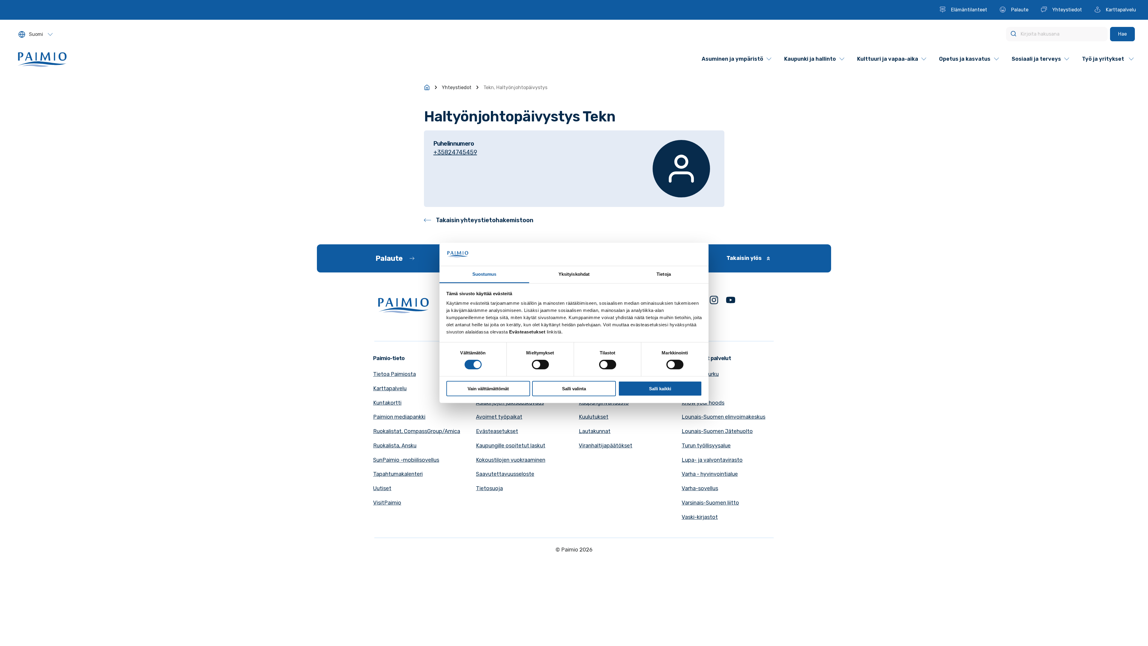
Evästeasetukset (497, 431)
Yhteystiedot (456, 87)
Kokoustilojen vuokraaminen (510, 460)
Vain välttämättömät (488, 388)
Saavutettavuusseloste (505, 474)
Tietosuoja (489, 488)
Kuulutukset (593, 417)
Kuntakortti (387, 403)
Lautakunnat (594, 431)
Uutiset (382, 488)
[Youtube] (730, 301)
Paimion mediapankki (399, 417)
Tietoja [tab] (664, 274)
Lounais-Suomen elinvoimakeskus (723, 417)
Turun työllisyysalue (706, 445)
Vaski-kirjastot (700, 517)
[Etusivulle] (427, 87)
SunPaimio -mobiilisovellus (406, 460)
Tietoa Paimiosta (394, 374)
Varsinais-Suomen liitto (710, 502)
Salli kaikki (660, 388)
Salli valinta (574, 388)
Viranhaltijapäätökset (605, 445)
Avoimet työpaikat (499, 417)
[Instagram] (714, 301)
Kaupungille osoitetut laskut (510, 445)
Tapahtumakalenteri (398, 474)
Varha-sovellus (700, 488)
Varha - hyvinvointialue (710, 474)
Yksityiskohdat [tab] (574, 274)
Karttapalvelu (390, 388)
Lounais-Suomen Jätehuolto (717, 431)
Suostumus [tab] (484, 274)
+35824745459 (455, 152)
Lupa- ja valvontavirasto (712, 460)
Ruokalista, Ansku (394, 445)
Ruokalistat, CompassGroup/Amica (416, 431)
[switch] (540, 364)
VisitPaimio (387, 502)
